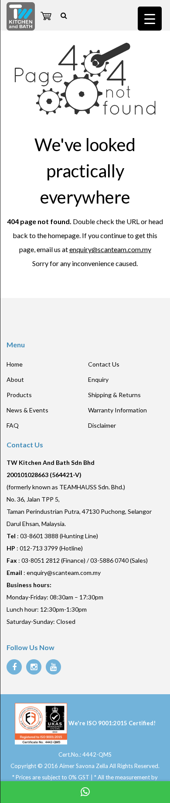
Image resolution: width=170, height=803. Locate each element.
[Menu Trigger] (150, 19)
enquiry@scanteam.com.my (110, 249)
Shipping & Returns (114, 394)
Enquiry (98, 379)
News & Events (27, 410)
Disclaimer (102, 425)
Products (19, 394)
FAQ (13, 425)
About (15, 379)
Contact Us (103, 364)
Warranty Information (117, 410)
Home (15, 364)
